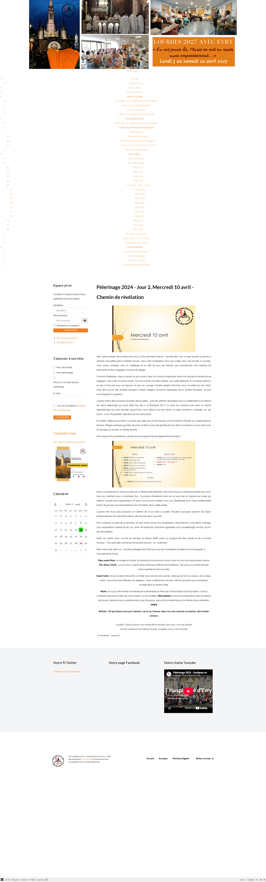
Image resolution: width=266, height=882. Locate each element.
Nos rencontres (64, 367)
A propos (163, 758)
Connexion (70, 330)
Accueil (150, 758)
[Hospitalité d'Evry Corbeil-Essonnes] (69, 10)
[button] (135, 96)
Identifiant (58, 305)
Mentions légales (180, 758)
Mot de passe (60, 315)
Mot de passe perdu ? (68, 338)
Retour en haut (203, 758)
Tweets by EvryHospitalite (66, 671)
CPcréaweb (87, 759)
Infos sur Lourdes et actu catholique (66, 384)
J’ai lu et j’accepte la (69, 407)
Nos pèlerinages (65, 372)
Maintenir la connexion (68, 325)
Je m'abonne (62, 417)
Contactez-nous (64, 433)
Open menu (133, 71)
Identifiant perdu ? (66, 342)
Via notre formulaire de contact (69, 442)
